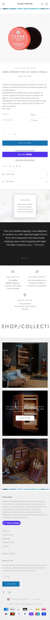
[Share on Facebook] (10, 166)
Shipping (6, 538)
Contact (5, 546)
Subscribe (11, 584)
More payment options (25, 150)
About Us (6, 531)
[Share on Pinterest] (17, 166)
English (36, 599)
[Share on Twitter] (13, 166)
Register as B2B (8, 553)
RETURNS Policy (8, 542)
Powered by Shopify (33, 604)
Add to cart (25, 143)
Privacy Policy (7, 535)
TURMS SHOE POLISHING (25, 68)
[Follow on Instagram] (9, 592)
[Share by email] (20, 166)
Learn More (25, 418)
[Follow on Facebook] (3, 592)
